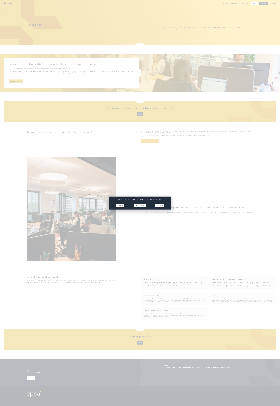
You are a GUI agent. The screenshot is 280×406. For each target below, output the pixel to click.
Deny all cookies (139, 205)
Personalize (160, 205)
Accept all (120, 205)
